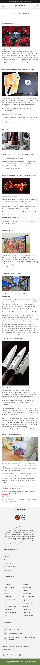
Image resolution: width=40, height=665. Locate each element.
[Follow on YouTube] (20, 655)
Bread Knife (26, 612)
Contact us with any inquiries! (11, 114)
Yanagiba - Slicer (28, 603)
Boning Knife (27, 609)
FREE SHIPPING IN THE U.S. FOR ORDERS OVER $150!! (20, 1)
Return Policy (13, 646)
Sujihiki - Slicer (27, 600)
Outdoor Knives (28, 616)
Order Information (10, 567)
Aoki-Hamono (6, 108)
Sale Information (23, 646)
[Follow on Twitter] (7, 655)
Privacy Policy (6, 650)
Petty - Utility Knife (10, 606)
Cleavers (25, 606)
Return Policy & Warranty (22, 221)
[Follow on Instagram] (11, 655)
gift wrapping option (18, 255)
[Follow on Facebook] (3, 655)
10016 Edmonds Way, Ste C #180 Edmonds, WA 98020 (21, 638)
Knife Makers (8, 570)
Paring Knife (8, 609)
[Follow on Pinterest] (16, 655)
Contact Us (7, 563)
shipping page (16, 154)
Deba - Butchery (28, 597)
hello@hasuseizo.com (15, 634)
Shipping (5, 646)
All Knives (7, 584)
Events (6, 560)
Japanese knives (22, 57)
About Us (7, 556)
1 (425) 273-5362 (13, 630)
